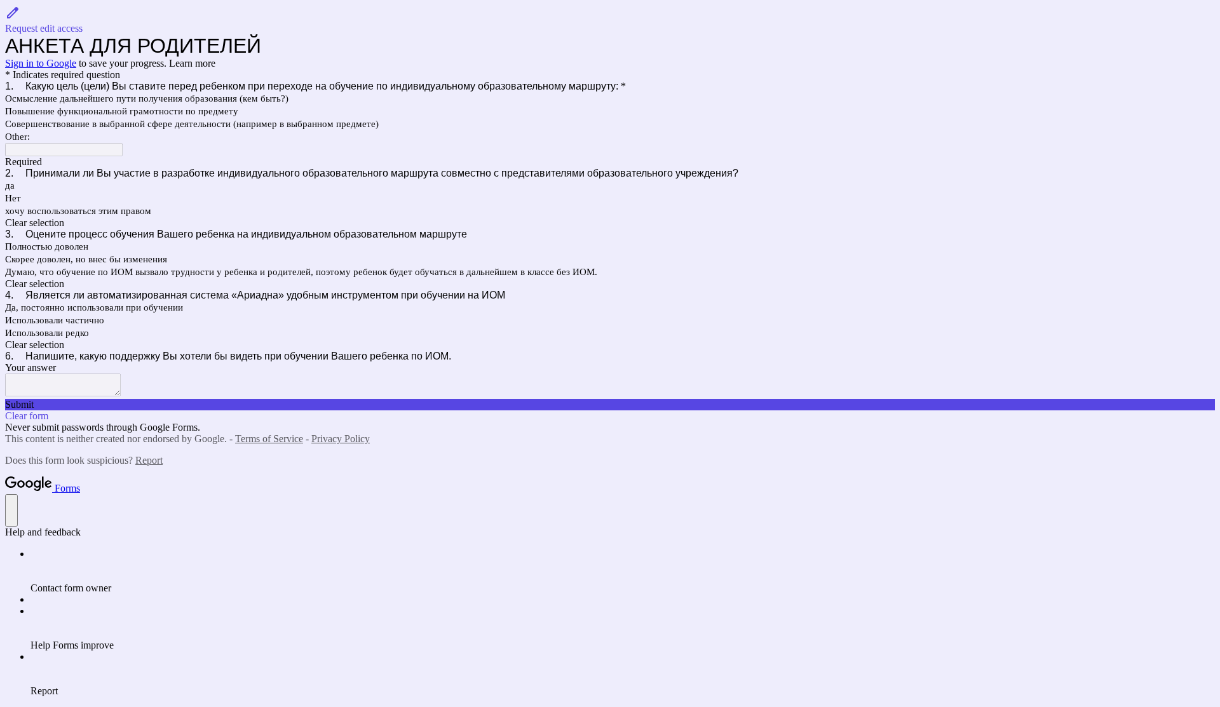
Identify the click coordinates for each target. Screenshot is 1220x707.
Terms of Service (269, 438)
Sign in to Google (40, 63)
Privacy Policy (340, 438)
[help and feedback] (11, 510)
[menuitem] (622, 571)
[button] (610, 19)
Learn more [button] (192, 63)
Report (149, 460)
